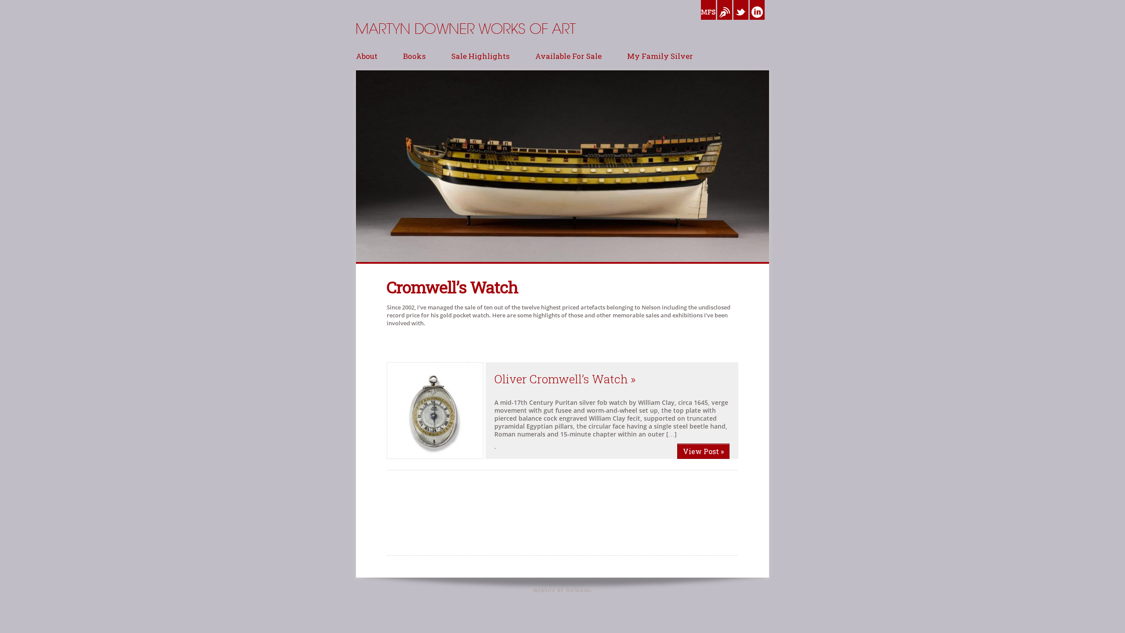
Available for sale (568, 56)
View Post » (703, 451)
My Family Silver (660, 56)
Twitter (740, 22)
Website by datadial (562, 590)
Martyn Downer (377, 50)
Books (414, 56)
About (366, 56)
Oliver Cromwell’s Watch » (565, 378)
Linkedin (757, 22)
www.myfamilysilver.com (708, 22)
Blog (723, 22)
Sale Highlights (480, 56)
